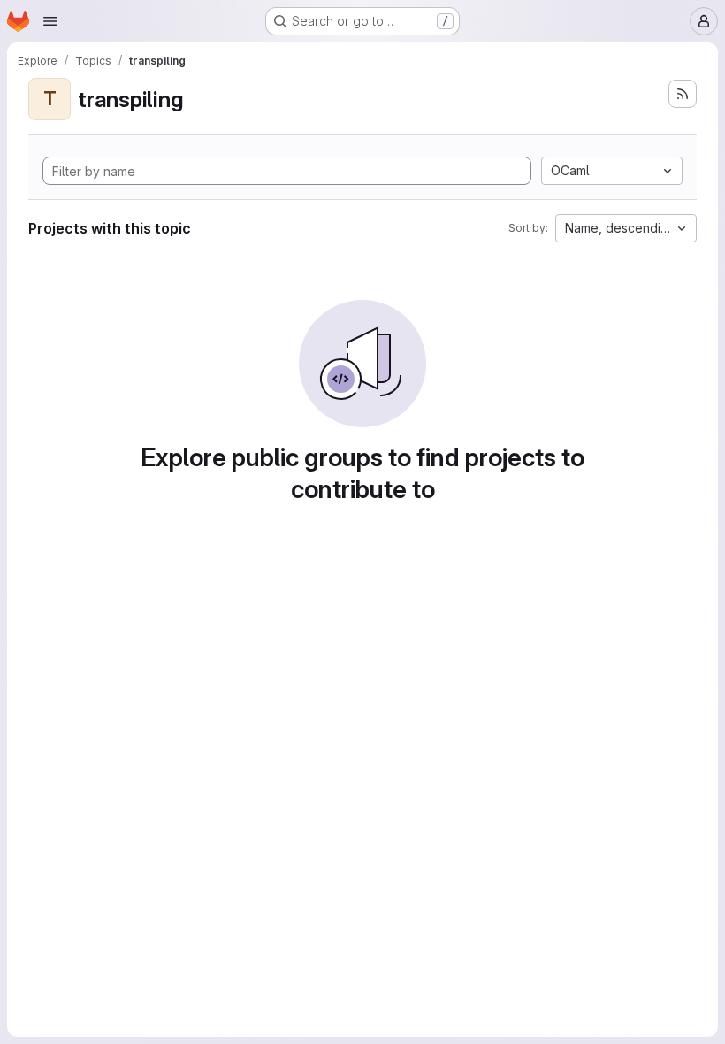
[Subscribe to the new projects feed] (682, 94)
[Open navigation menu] (50, 21)
